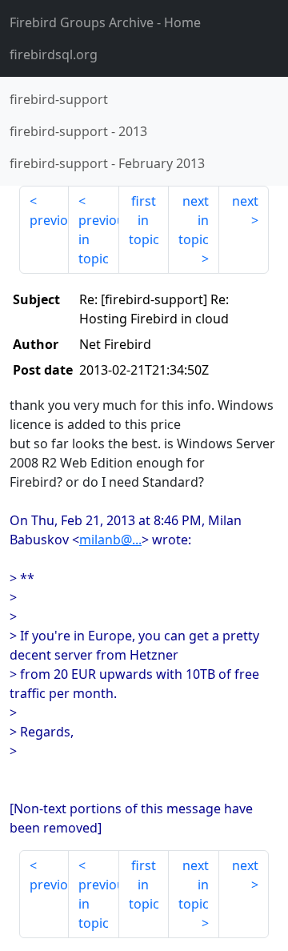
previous (49, 220)
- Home (105, 22)
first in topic (144, 220)
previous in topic (98, 239)
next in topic (193, 220)
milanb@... (110, 539)
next (245, 201)
